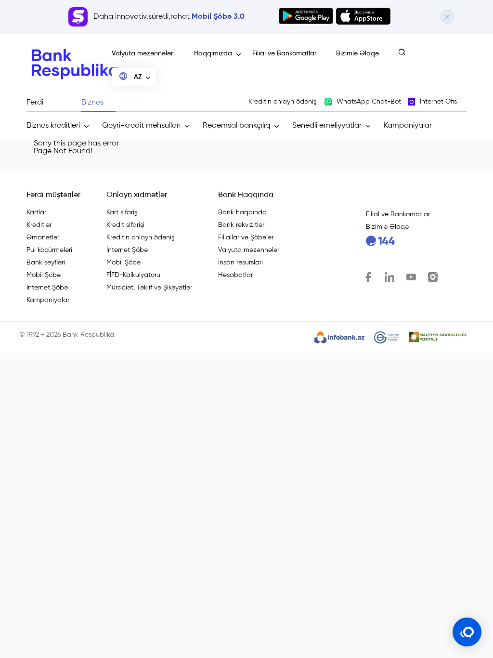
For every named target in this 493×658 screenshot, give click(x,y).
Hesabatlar (235, 275)
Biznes (92, 102)
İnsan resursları (240, 262)
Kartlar (36, 212)
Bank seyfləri (45, 262)
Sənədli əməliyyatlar (327, 126)
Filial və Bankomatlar (284, 53)
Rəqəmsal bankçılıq (236, 126)
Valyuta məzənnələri (143, 53)
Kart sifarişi (122, 212)
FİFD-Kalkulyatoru (133, 275)
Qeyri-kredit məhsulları (141, 126)
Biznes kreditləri (53, 126)
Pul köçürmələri (49, 250)
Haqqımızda (213, 53)
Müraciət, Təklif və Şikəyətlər (149, 287)
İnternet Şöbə (47, 287)
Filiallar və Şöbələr (245, 237)
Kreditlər (39, 225)
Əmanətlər (42, 237)
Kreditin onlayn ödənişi (141, 237)
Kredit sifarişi (125, 225)
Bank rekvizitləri (242, 225)
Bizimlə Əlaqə (357, 53)
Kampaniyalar (408, 126)
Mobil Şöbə (43, 275)
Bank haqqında (242, 212)
